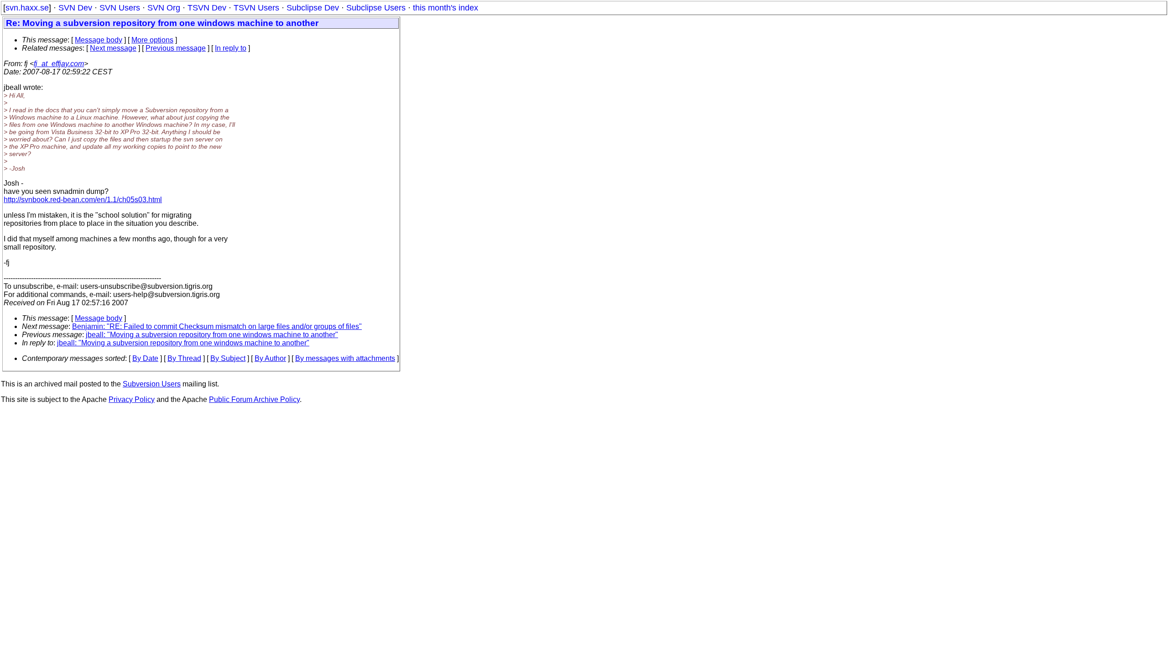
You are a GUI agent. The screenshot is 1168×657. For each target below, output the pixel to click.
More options (152, 40)
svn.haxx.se (27, 7)
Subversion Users (152, 384)
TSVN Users (256, 7)
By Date (145, 358)
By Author (270, 358)
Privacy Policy (132, 399)
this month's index (445, 7)
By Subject (227, 358)
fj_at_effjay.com (59, 64)
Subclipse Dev (313, 7)
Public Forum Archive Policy (254, 399)
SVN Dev (75, 7)
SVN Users (119, 7)
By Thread (184, 358)
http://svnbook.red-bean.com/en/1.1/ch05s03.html (83, 199)
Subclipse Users (376, 7)
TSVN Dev (207, 7)
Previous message (176, 48)
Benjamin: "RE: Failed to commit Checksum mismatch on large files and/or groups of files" (217, 326)
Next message (113, 48)
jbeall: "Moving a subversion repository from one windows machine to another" (212, 335)
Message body (98, 40)
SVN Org (163, 7)
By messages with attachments (345, 358)
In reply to (230, 48)
